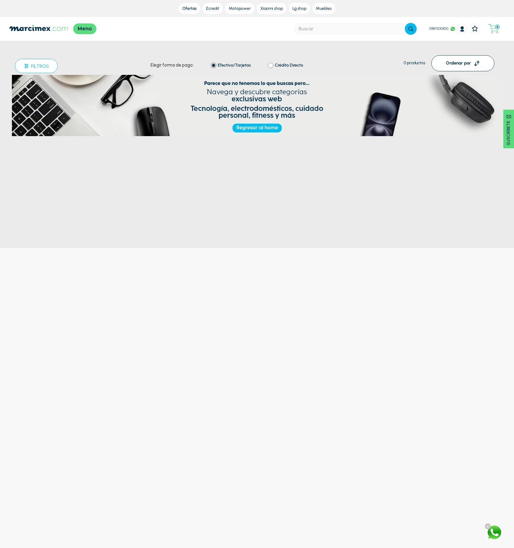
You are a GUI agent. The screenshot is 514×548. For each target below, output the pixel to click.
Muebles (69, 483)
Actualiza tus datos (184, 483)
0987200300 (438, 28)
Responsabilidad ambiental (298, 476)
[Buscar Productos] (410, 29)
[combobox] (355, 29)
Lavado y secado (77, 455)
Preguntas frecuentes (186, 448)
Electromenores (76, 476)
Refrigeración (74, 448)
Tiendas (280, 462)
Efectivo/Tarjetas (234, 65)
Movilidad (70, 490)
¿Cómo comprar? (183, 455)
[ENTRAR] (462, 29)
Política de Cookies (184, 476)
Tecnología (72, 462)
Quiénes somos (287, 448)
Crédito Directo (289, 65)
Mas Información (394, 462)
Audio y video (74, 469)
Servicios (281, 455)
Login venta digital (184, 490)
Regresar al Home (257, 79)
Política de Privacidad (186, 469)
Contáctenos (391, 448)
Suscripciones (285, 469)
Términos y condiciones (188, 462)
